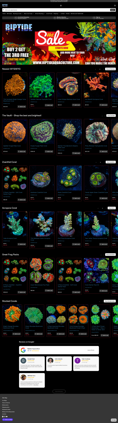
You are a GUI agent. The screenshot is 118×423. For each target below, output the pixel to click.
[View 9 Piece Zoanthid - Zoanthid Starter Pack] (14, 270)
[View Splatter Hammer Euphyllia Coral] (42, 85)
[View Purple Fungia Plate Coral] (42, 131)
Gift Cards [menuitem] (9, 13)
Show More (35, 384)
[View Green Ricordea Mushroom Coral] (34, 314)
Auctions (4, 414)
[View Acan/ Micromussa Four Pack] (42, 270)
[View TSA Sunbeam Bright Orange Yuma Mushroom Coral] (14, 85)
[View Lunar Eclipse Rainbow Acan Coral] (69, 85)
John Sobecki (58, 359)
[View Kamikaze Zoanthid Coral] (42, 178)
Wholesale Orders (6, 409)
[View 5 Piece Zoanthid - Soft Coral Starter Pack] (14, 178)
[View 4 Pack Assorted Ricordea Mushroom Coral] (56, 314)
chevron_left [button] (95, 69)
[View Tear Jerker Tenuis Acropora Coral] (96, 224)
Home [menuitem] (4, 13)
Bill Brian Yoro (31, 375)
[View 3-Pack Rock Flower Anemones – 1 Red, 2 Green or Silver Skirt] (100, 314)
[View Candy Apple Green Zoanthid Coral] (96, 178)
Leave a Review (92, 350)
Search (112, 9)
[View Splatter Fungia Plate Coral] (14, 131)
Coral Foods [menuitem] (49, 13)
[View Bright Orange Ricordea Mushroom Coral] (12, 314)
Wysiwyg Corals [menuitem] (17, 13)
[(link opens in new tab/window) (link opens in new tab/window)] (59, 43)
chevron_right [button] (104, 69)
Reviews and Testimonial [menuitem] (77, 13)
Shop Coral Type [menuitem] (28, 13)
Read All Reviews (60, 392)
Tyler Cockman (86, 359)
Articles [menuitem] (68, 13)
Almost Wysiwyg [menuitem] (39, 13)
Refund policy (5, 405)
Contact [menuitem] (63, 13)
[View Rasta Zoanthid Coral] (69, 178)
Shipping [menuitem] (55, 13)
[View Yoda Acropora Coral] (14, 224)
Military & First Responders (8, 411)
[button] (100, 162)
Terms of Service (6, 402)
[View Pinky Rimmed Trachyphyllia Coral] (96, 131)
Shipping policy (5, 407)
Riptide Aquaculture (34, 349)
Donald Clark (31, 359)
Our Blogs (4, 400)
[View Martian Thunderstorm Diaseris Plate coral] (69, 131)
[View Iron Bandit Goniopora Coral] (96, 85)
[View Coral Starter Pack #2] (96, 270)
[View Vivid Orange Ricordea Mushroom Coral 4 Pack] (78, 314)
